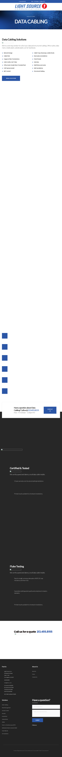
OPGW (3, 722)
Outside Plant (5, 719)
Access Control (5, 710)
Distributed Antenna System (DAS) (9, 728)
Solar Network (5, 730)
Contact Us (34, 677)
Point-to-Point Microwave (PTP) (8, 725)
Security (4, 713)
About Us (34, 671)
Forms (33, 674)
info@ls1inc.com (8, 682)
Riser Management (6, 707)
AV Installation (5, 733)
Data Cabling (5, 704)
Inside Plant (4, 716)
